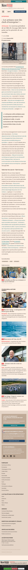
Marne (3, 504)
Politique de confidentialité (8, 515)
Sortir (3, 481)
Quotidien (4, 488)
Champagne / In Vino (6, 469)
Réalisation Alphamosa (7, 552)
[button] (3, 11)
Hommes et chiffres (6, 465)
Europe (3, 473)
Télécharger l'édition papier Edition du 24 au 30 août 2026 (8, 541)
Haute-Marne (5, 502)
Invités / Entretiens (6, 479)
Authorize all (8, 568)
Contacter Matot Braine (7, 511)
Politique (4, 484)
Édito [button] (9, 11)
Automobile (4, 475)
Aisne (3, 496)
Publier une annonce (6, 525)
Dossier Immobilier (6, 477)
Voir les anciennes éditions (7, 545)
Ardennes (4, 498)
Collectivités (4, 471)
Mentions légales (5, 513)
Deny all (15, 568)
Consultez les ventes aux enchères (9, 531)
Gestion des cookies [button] (6, 517)
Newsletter (18, 1)
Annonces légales (14, 440)
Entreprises (5, 16)
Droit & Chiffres (5, 490)
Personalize (21, 568)
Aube (11, 261)
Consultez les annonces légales (9, 523)
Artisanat (16, 261)
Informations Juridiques (7, 486)
